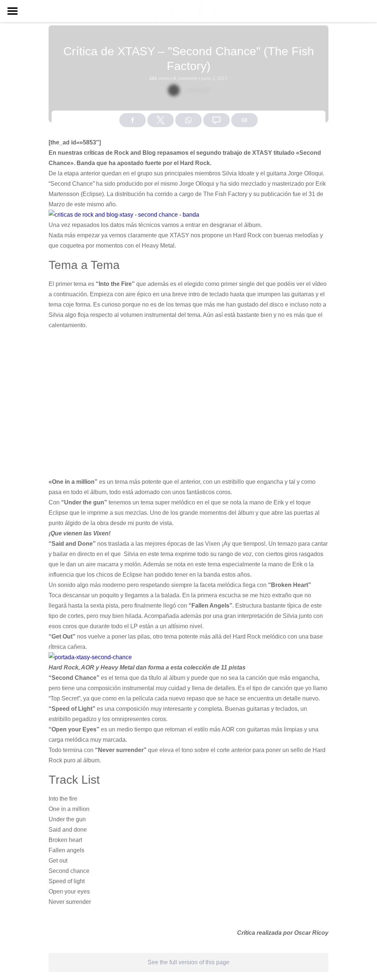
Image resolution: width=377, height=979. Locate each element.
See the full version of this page (188, 962)
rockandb (198, 90)
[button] (12, 11)
